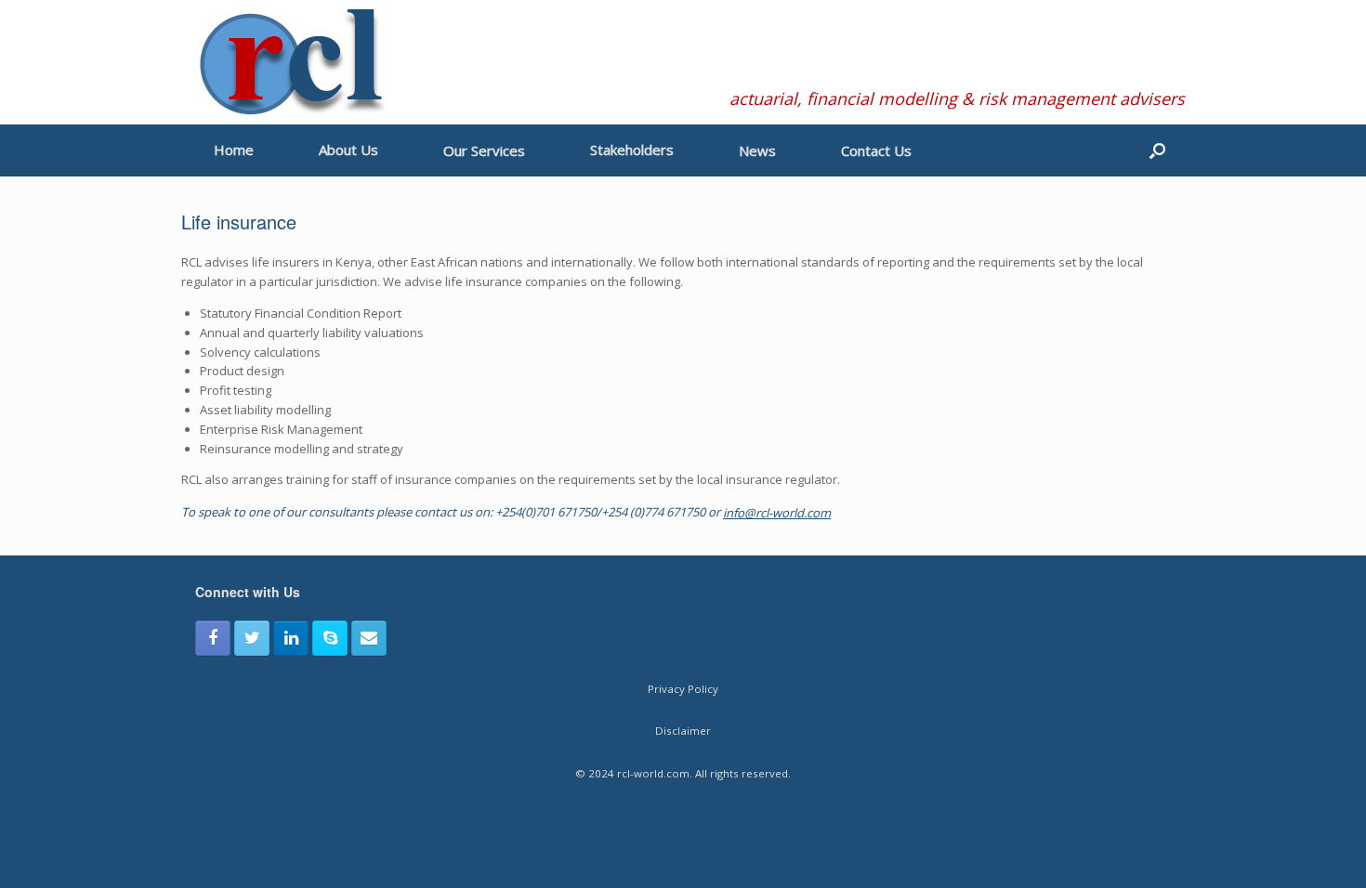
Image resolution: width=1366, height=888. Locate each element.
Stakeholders (632, 149)
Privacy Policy (683, 689)
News (757, 150)
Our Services (484, 150)
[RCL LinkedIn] (291, 638)
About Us (348, 149)
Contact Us (876, 150)
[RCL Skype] (330, 638)
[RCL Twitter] (251, 638)
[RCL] (290, 62)
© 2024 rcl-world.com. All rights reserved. (683, 773)
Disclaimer (683, 731)
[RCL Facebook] (212, 638)
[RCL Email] (369, 638)
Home (234, 149)
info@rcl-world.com (777, 512)
